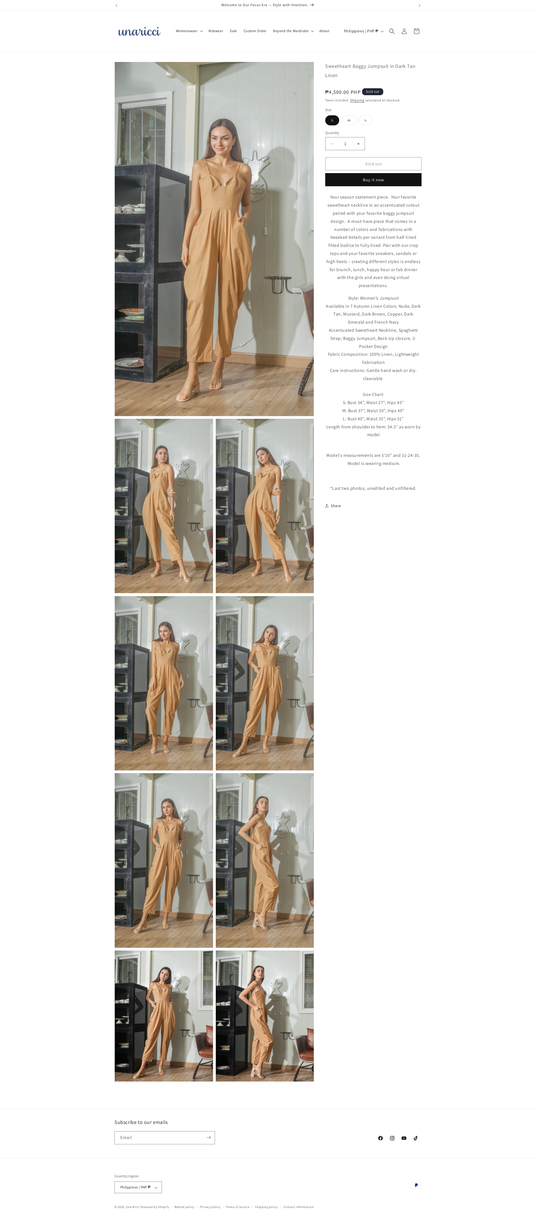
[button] (189, 31)
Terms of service (237, 1207)
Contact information (298, 1207)
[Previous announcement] (116, 5)
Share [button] (336, 505)
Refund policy (184, 1207)
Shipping (357, 100)
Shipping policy (266, 1207)
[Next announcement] (419, 5)
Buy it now (373, 179)
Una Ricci (133, 1207)
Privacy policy (210, 1207)
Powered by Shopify (154, 1207)
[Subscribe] (208, 1137)
